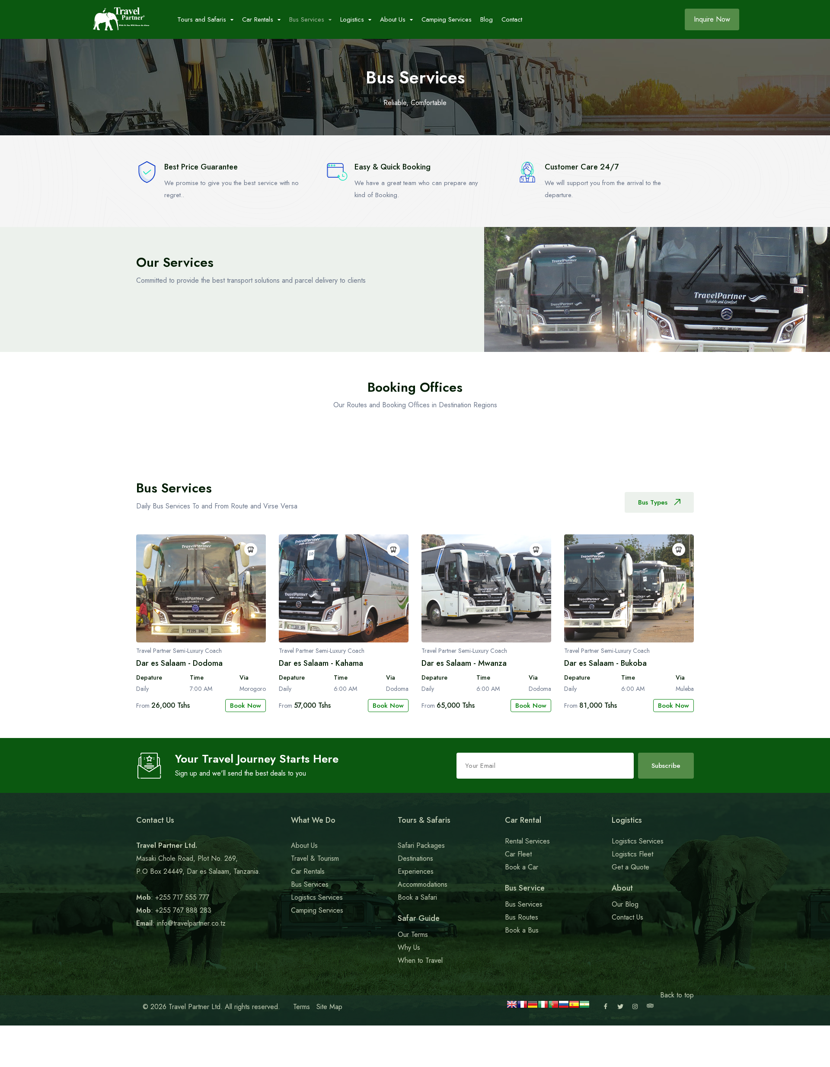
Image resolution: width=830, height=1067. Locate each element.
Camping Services (446, 19)
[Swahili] (584, 1007)
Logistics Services (317, 897)
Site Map (329, 1007)
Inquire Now (712, 19)
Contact (511, 19)
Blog (486, 19)
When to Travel (420, 960)
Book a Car (521, 867)
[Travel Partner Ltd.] (121, 19)
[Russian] (564, 1007)
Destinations (415, 858)
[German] (532, 1007)
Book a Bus (522, 930)
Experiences (416, 871)
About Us (304, 845)
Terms (301, 1007)
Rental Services (527, 841)
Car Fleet (518, 854)
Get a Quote (630, 867)
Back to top (677, 995)
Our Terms (413, 934)
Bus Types (652, 502)
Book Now (245, 705)
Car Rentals (308, 871)
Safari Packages (421, 845)
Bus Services (310, 884)
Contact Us (627, 917)
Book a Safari (417, 897)
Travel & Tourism (315, 858)
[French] (522, 1007)
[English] (512, 1007)
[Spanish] (574, 1007)
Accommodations (422, 884)
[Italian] (543, 1007)
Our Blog (625, 904)
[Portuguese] (553, 1007)
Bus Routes (521, 917)
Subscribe (665, 765)
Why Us (409, 947)
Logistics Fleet (632, 854)
